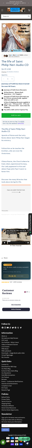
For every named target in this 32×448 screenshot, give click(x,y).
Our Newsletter (6, 373)
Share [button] (6, 258)
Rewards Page (6, 390)
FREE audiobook (6, 351)
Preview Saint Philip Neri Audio (18, 214)
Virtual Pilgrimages (7, 355)
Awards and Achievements (10, 383)
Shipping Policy (6, 403)
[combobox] (16, 16)
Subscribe (5, 429)
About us (4, 336)
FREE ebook (5, 349)
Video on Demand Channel (10, 344)
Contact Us (5, 364)
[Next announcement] (29, 3)
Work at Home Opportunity (10, 410)
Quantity (4, 75)
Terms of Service (6, 401)
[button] (16, 305)
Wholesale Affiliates (8, 405)
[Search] (29, 16)
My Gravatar (5, 357)
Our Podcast (5, 377)
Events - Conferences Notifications (12, 381)
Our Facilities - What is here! (10, 342)
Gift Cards (5, 340)
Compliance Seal (7, 385)
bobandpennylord (6, 214)
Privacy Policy (6, 399)
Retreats (4, 379)
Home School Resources (9, 408)
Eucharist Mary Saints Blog (10, 371)
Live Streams (5, 346)
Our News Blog (6, 368)
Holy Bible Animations (8, 375)
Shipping (4, 72)
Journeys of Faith (22, 435)
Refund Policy (6, 397)
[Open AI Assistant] (27, 443)
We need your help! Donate (10, 338)
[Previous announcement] (3, 3)
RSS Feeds (5, 388)
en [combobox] (27, 292)
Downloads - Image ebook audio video (13, 353)
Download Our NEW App (9, 366)
